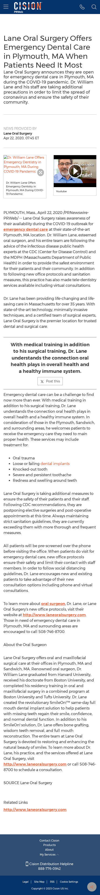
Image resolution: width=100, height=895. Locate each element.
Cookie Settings (69, 881)
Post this (53, 381)
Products (49, 845)
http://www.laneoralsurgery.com (54, 615)
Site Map (39, 881)
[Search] (94, 7)
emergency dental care (25, 229)
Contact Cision (49, 840)
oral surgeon (53, 603)
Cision (56, 888)
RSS (52, 881)
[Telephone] (82, 7)
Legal (26, 881)
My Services (48, 854)
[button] (25, 164)
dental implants (55, 463)
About (49, 849)
